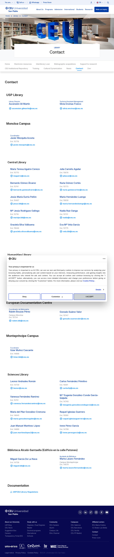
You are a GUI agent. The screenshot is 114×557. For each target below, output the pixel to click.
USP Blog (8, 525)
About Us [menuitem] (39, 9)
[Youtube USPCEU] (107, 512)
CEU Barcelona (76, 528)
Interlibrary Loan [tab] (43, 64)
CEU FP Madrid (76, 533)
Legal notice (9, 553)
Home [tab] (7, 64)
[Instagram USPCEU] (96, 512)
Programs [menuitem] (49, 9)
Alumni (51, 528)
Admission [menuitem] (59, 9)
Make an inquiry (101, 9)
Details (98, 290)
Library (15, 16)
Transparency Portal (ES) (14, 536)
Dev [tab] (89, 68)
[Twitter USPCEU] (80, 512)
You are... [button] (8, 2)
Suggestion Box (10, 530)
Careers (8, 533)
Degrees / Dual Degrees (36, 525)
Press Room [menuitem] (47, 2)
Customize (56, 297)
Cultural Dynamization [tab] (53, 68)
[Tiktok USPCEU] (91, 512)
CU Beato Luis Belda (99, 528)
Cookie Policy (89, 281)
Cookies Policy (32, 553)
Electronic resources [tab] (23, 64)
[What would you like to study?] (108, 2)
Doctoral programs (34, 530)
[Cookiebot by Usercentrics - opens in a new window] (95, 258)
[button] (91, 2)
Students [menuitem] (79, 9)
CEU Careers (54, 525)
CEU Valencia (75, 525)
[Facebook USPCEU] (101, 512)
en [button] (100, 2)
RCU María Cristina (99, 525)
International (31, 533)
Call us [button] (21, 2)
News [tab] (68, 68)
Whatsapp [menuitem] (35, 2)
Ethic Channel (54, 533)
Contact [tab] (79, 68)
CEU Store (8, 528)
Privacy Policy (21, 553)
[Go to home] (16, 9)
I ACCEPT (89, 297)
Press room (96, 538)
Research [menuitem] (89, 9)
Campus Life (53, 530)
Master (29, 528)
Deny (24, 297)
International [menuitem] (69, 9)
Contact (95, 535)
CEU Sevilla (75, 530)
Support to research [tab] (88, 64)
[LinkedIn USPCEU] (85, 512)
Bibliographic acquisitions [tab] (65, 64)
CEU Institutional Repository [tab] (16, 68)
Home (8, 16)
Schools (30, 536)
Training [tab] (35, 68)
